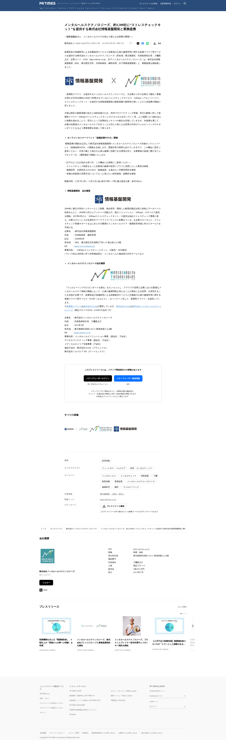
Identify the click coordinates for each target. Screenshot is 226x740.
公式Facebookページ (156, 691)
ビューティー (92, 8)
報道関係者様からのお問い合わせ (103, 733)
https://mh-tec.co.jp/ (82, 333)
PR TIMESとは (45, 694)
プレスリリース (56, 529)
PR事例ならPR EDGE (118, 700)
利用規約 (85, 733)
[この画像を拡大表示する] (76, 429)
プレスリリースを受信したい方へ (51, 703)
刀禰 (155, 476)
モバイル (62, 8)
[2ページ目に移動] (182, 613)
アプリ (71, 8)
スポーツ (151, 8)
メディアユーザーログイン (98, 378)
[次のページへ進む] (193, 626)
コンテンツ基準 (73, 733)
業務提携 (118, 481)
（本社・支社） (118, 494)
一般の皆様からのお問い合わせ (151, 733)
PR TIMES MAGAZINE (77, 705)
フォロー (46, 583)
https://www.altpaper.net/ (84, 246)
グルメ (142, 8)
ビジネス (133, 8)
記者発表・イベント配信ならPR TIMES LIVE (84, 700)
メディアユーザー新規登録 (128, 378)
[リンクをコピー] (159, 43)
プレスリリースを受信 (148, 3)
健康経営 (106, 487)
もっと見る (182, 607)
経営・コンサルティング (141, 468)
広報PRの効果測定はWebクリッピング (83, 710)
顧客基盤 (106, 481)
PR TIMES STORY (75, 691)
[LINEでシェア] (147, 43)
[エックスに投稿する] (138, 43)
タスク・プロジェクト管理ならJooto (123, 691)
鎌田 (116, 487)
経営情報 (106, 461)
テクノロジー (50, 8)
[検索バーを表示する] (185, 3)
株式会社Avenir (90, 306)
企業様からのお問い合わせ (127, 733)
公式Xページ (153, 701)
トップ (43, 529)
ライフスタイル (120, 8)
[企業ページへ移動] (47, 557)
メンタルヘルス (109, 476)
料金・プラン (44, 698)
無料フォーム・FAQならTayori (121, 696)
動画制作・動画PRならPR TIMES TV (82, 696)
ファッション (105, 8)
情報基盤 (145, 476)
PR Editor (72, 714)
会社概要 (43, 733)
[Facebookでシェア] (143, 43)
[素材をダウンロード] (155, 43)
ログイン (177, 3)
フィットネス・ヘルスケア (114, 468)
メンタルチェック (128, 476)
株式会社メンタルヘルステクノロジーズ (81, 529)
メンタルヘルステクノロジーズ (141, 481)
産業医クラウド (74, 306)
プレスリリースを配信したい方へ (51, 708)
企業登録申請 (165, 3)
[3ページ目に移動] (183, 613)
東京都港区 (105, 494)
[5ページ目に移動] (186, 613)
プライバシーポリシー (57, 733)
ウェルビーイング (131, 487)
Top (41, 8)
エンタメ (80, 8)
